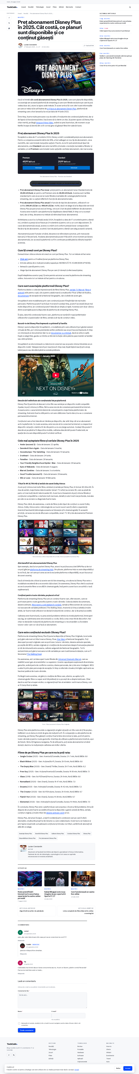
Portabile (80, 1049)
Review (79, 1046)
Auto (108, 1062)
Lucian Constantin (30, 45)
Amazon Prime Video (44, 123)
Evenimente (110, 1055)
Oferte (108, 1049)
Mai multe (69, 7)
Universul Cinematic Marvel (69, 659)
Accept (127, 1068)
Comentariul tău (24, 991)
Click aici (24, 259)
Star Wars (61, 639)
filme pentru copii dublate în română (46, 605)
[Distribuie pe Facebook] (9, 17)
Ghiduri (108, 1052)
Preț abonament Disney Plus (47, 838)
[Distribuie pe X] (9, 23)
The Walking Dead (34, 654)
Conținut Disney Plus (73, 833)
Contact (78, 7)
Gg (25, 962)
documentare (23, 296)
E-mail (54, 1011)
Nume (20, 1011)
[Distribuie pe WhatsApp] (9, 28)
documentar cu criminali (61, 333)
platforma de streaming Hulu (41, 569)
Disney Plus (86, 833)
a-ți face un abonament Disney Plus (61, 109)
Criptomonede (82, 1062)
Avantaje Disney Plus (25, 833)
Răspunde (21, 940)
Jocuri (48, 7)
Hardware (80, 1052)
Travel (108, 1059)
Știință (61, 7)
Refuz (118, 1068)
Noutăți (30, 7)
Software (80, 1055)
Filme (54, 7)
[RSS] (14, 1055)
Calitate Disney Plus (57, 833)
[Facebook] (9, 1055)
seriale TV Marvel (77, 290)
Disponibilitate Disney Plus (27, 838)
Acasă (23, 7)
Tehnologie (40, 7)
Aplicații (80, 1059)
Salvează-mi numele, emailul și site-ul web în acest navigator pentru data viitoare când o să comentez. (50, 1024)
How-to (108, 1046)
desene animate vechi (55, 813)
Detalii (77, 1070)
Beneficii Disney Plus (41, 833)
